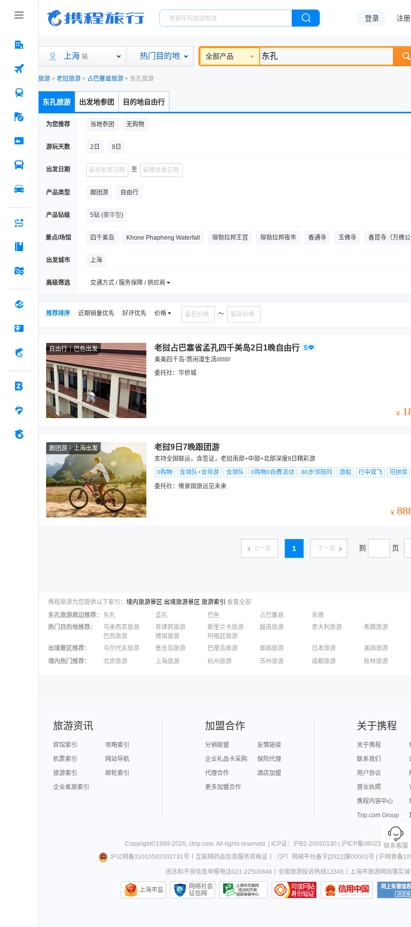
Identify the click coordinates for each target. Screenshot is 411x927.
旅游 (44, 78)
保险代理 (269, 759)
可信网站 (294, 889)
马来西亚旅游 (121, 627)
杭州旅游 (220, 661)
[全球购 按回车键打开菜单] (19, 304)
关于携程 (369, 745)
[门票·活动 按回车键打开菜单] (19, 140)
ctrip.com (201, 843)
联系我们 (369, 759)
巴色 (214, 615)
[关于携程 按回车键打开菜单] (19, 434)
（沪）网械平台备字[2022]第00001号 (324, 856)
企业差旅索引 (71, 787)
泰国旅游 (272, 648)
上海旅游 (167, 661)
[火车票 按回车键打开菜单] (19, 92)
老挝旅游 (69, 78)
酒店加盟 (269, 773)
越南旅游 (272, 627)
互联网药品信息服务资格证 (231, 856)
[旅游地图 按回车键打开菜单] (19, 270)
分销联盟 (217, 745)
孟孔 (161, 615)
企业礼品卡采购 (226, 759)
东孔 (109, 615)
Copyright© (140, 843)
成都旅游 (324, 661)
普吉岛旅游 (170, 648)
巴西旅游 (115, 636)
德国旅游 (167, 636)
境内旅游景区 (144, 602)
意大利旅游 (327, 627)
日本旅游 (324, 648)
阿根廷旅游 (223, 636)
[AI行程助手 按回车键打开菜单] (19, 222)
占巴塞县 (272, 615)
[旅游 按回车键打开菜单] (19, 116)
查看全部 (239, 602)
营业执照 (369, 787)
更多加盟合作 (223, 787)
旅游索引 (213, 602)
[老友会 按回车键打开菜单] (19, 410)
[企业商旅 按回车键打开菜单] (19, 386)
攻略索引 (117, 745)
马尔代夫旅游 (121, 648)
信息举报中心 (243, 889)
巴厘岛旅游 (223, 648)
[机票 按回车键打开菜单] (19, 68)
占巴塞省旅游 (105, 78)
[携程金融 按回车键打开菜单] (19, 352)
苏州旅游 (272, 661)
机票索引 (65, 759)
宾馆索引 (65, 745)
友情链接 (269, 745)
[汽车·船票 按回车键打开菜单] (19, 164)
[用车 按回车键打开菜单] (19, 189)
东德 (318, 615)
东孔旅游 (57, 102)
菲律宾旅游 (170, 627)
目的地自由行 (144, 102)
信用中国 (347, 889)
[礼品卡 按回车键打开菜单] (19, 328)
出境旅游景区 (182, 602)
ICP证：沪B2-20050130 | (306, 843)
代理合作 (217, 773)
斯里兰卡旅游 (226, 627)
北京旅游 (115, 661)
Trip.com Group (378, 815)
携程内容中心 (375, 801)
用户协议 (369, 773)
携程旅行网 (95, 18)
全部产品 (220, 56)
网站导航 (117, 759)
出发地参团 (96, 102)
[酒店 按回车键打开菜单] (19, 44)
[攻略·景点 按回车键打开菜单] (19, 246)
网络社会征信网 (201, 890)
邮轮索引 (117, 773)
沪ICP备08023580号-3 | (374, 843)
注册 (403, 18)
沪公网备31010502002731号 (149, 856)
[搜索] (306, 18)
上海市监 (151, 889)
